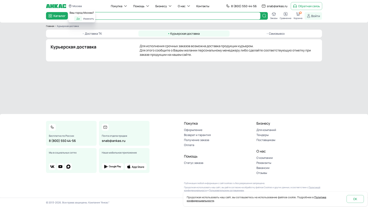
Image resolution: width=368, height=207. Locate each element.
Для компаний (266, 130)
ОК (355, 199)
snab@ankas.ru (277, 6)
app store (136, 166)
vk (52, 166)
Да (78, 18)
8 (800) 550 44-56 (62, 141)
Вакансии (263, 168)
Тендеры (262, 135)
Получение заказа (196, 140)
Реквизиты (263, 163)
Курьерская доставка (185, 34)
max (68, 166)
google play (113, 166)
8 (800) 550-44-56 (244, 6)
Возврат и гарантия (197, 135)
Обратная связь (309, 6)
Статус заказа (193, 163)
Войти (315, 16)
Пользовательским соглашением (226, 190)
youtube (60, 166)
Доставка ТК (93, 34)
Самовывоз (276, 34)
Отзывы (261, 173)
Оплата (189, 145)
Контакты (202, 6)
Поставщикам (265, 140)
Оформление (193, 130)
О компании (264, 158)
